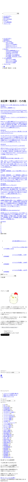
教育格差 (5, 445)
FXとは (5, 406)
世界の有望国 (6, 431)
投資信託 (5, 443)
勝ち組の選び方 (7, 436)
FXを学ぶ (5, 20)
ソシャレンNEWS (7, 415)
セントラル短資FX (12, 44)
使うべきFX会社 (7, 19)
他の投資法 (6, 433)
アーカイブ (3, 400)
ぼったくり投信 (7, 425)
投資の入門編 (6, 440)
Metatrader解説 (7, 410)
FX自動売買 (6, 409)
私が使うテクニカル (12, 53)
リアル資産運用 (7, 22)
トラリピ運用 (6, 424)
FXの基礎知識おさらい (13, 50)
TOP (2, 377)
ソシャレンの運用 (12, 61)
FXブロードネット (12, 46)
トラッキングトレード (9, 422)
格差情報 (5, 449)
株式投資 (5, 448)
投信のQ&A (6, 439)
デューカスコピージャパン (14, 47)
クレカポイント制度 (8, 412)
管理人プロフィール (8, 396)
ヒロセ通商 (10, 43)
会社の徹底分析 (7, 434)
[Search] (18, 13)
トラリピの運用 (11, 59)
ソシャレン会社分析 (8, 416)
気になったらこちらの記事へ (8, 477)
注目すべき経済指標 (12, 52)
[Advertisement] (14, 84)
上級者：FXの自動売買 (13, 55)
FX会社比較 (6, 407)
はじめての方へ (7, 16)
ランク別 (5, 428)
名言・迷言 (6, 437)
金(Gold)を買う (7, 457)
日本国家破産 (6, 446)
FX (4, 404)
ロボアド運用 (6, 430)
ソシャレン (6, 413)
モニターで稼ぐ (7, 427)
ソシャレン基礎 (7, 418)
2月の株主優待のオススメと (19, 241)
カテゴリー (3, 372)
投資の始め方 (6, 442)
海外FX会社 (6, 451)
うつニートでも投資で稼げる (10, 393)
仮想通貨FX (6, 17)
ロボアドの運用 (11, 62)
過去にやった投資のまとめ (10, 395)
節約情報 (5, 452)
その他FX (5, 421)
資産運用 (5, 455)
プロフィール (6, 23)
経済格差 (5, 454)
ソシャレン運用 (7, 419)
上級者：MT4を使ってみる (14, 56)
